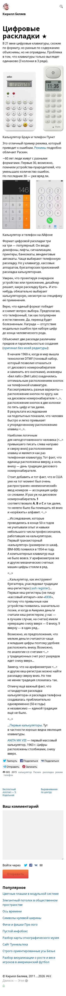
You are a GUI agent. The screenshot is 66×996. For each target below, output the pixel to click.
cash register (39, 588)
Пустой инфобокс (15, 931)
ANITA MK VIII (17, 740)
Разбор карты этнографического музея (31, 938)
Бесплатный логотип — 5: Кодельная (9, 792)
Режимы (40, 148)
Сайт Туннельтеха (15, 945)
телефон (8, 775)
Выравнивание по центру (49, 791)
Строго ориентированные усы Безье (29, 951)
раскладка (48, 772)
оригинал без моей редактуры (25, 348)
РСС (48, 976)
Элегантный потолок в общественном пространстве (30, 902)
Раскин (37, 772)
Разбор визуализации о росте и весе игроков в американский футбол (29, 960)
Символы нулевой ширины (22, 918)
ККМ (48, 597)
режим (59, 772)
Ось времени (12, 911)
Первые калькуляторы (26, 725)
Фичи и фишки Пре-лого (20, 925)
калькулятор (25, 772)
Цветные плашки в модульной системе (31, 894)
